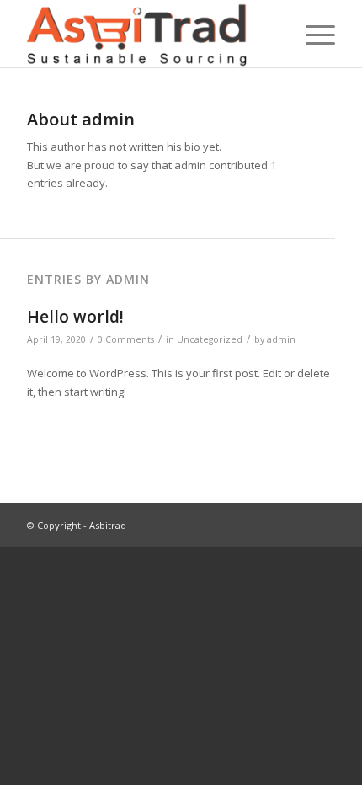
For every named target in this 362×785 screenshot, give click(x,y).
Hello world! (75, 317)
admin (281, 339)
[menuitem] (312, 33)
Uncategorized (209, 339)
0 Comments (126, 339)
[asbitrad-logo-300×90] (150, 33)
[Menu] (312, 33)
